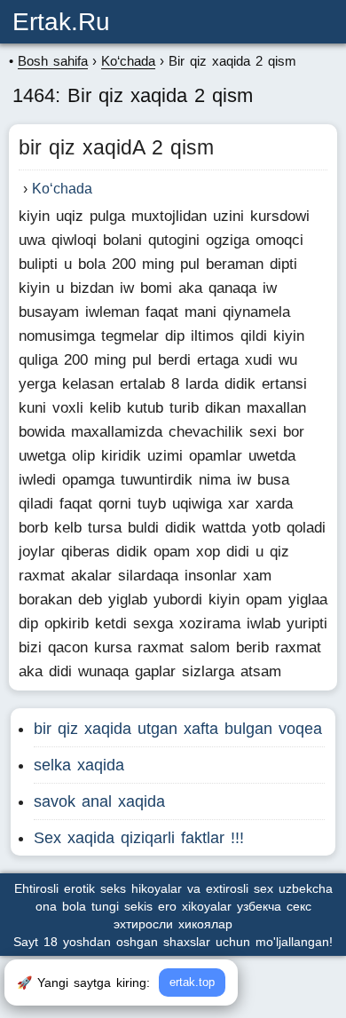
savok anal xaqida (99, 801)
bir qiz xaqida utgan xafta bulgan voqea (178, 729)
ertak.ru (61, 22)
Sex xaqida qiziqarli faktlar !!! (139, 838)
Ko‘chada (62, 188)
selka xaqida (79, 765)
